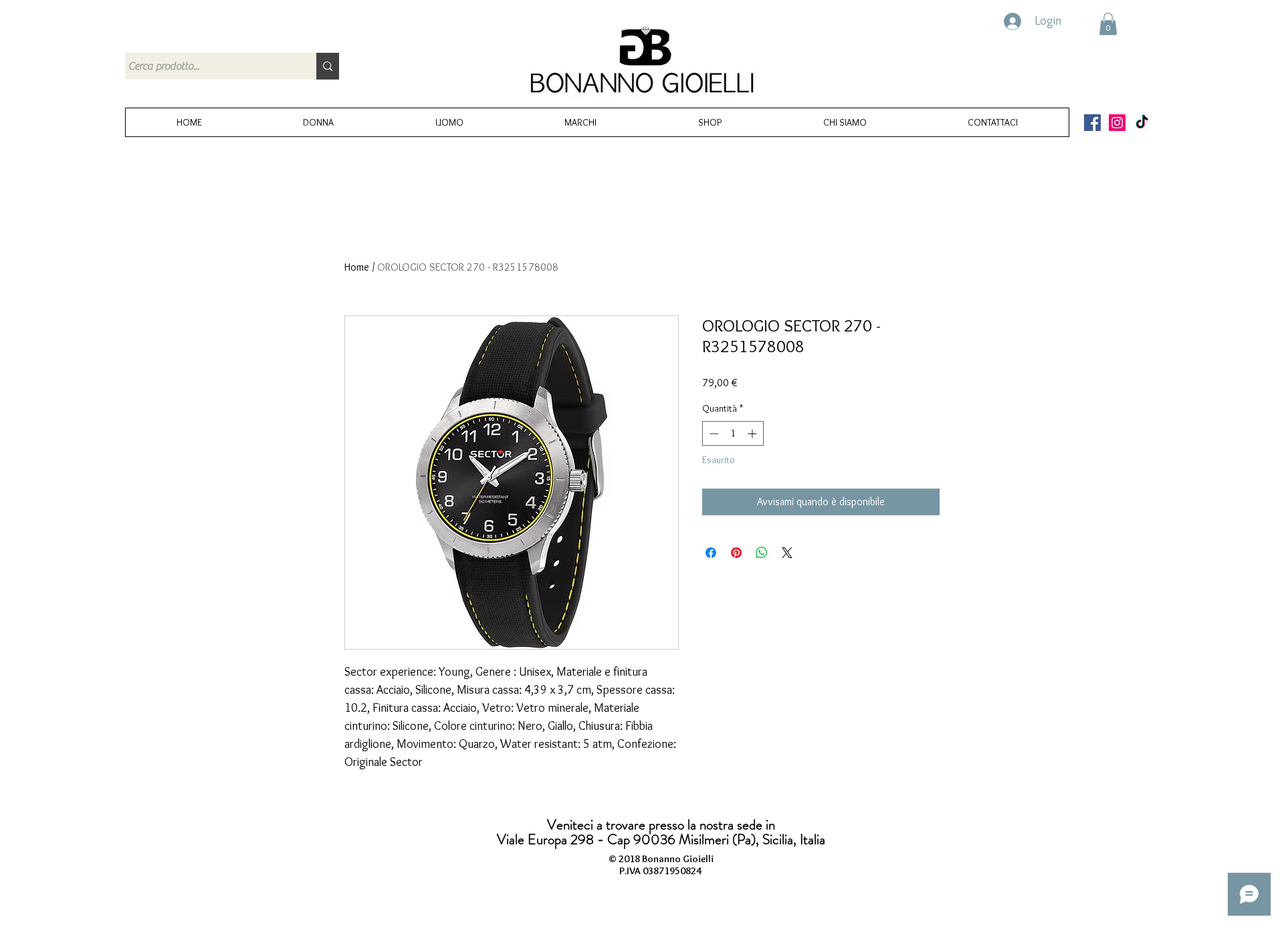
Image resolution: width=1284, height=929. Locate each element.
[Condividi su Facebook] (711, 553)
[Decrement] (712, 433)
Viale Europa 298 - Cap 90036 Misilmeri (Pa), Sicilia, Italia (661, 839)
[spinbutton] (733, 433)
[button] (1108, 24)
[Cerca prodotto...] (327, 66)
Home (356, 267)
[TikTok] (1142, 122)
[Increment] (753, 433)
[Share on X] (787, 553)
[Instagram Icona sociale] (1117, 122)
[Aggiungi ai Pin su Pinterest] (736, 553)
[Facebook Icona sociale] (1092, 122)
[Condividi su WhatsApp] (762, 553)
